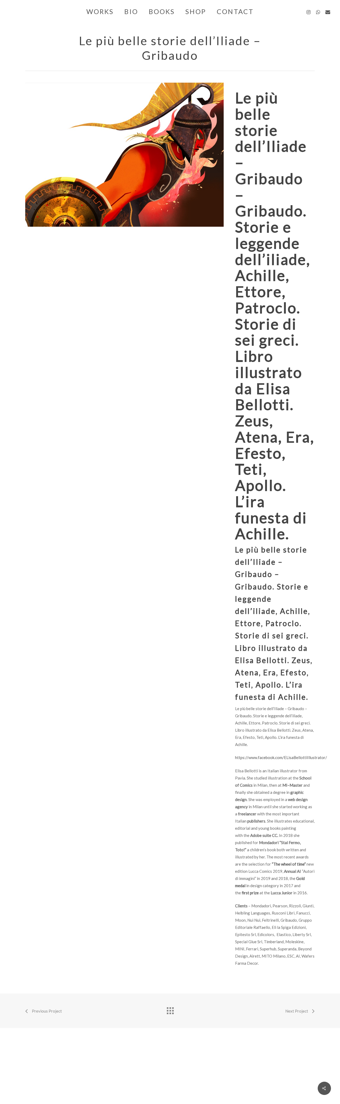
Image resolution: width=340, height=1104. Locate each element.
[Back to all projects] (170, 1009)
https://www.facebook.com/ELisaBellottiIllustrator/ (281, 757)
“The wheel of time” (289, 864)
